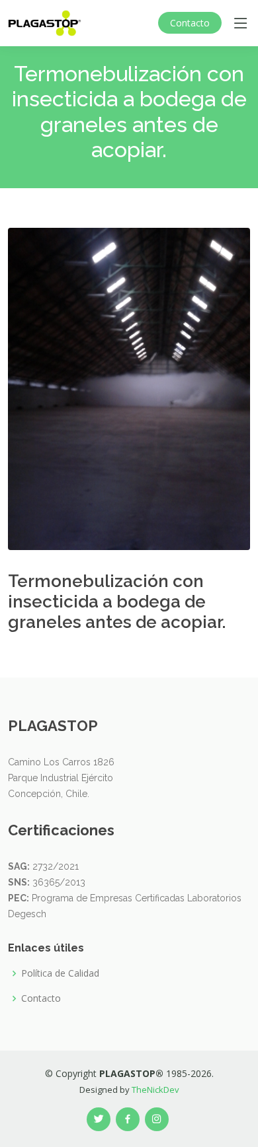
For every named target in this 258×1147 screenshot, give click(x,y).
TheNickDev (155, 1089)
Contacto (190, 23)
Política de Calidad (60, 973)
